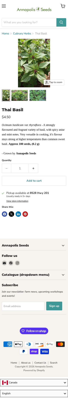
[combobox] (34, 382)
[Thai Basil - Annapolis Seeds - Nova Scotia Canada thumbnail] (6, 95)
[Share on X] (11, 214)
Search (53, 362)
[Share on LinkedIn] (18, 214)
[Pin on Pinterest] (25, 214)
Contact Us (40, 362)
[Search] (61, 22)
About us (25, 362)
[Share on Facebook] (4, 214)
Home (5, 33)
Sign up (54, 306)
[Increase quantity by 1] (33, 168)
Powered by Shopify (34, 370)
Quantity (6, 160)
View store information (17, 201)
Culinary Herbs (22, 33)
